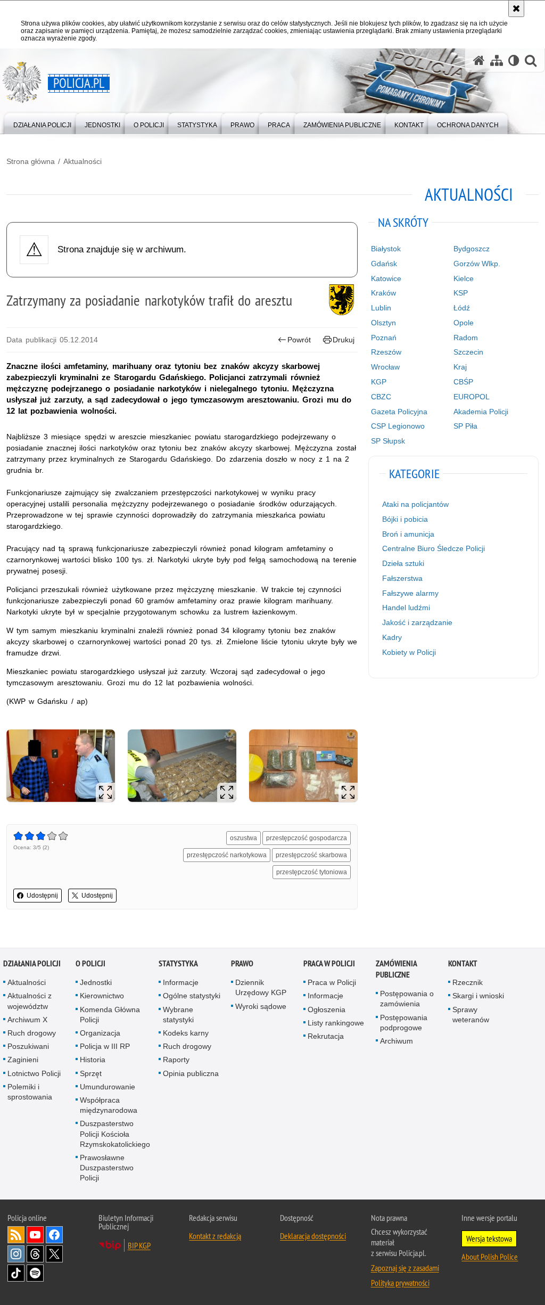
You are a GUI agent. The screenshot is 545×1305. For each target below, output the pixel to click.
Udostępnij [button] (42, 895)
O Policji (90, 963)
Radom (465, 337)
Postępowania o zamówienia (407, 998)
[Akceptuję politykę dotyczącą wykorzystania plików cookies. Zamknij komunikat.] (516, 8)
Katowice (386, 278)
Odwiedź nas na (35, 1234)
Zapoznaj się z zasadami (405, 1267)
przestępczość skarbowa (311, 855)
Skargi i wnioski (478, 995)
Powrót (299, 339)
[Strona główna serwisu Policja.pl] (479, 60)
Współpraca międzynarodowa (108, 1105)
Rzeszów (386, 352)
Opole (463, 322)
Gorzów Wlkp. (476, 263)
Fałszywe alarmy (410, 593)
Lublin (381, 307)
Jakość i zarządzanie (417, 622)
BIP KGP (139, 1245)
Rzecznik (467, 982)
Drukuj (343, 339)
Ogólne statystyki (191, 995)
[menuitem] (42, 122)
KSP (460, 293)
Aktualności (82, 161)
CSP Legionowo (398, 426)
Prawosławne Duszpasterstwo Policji (107, 1167)
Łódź (461, 307)
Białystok (386, 248)
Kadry (392, 637)
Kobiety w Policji (409, 652)
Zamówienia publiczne (396, 969)
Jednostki (96, 982)
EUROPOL (471, 396)
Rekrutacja (326, 1036)
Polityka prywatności (400, 1282)
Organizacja (100, 1033)
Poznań (384, 337)
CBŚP (463, 381)
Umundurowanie (107, 1086)
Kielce (463, 278)
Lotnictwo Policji (34, 1073)
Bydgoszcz (471, 248)
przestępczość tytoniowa (311, 872)
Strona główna (30, 161)
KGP (378, 381)
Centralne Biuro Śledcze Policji (433, 548)
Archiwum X (27, 1019)
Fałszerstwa (402, 578)
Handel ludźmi (406, 607)
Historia (92, 1059)
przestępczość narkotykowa (227, 855)
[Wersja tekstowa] (513, 60)
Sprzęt (91, 1073)
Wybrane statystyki (178, 1014)
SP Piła (465, 426)
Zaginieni (22, 1059)
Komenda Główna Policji (110, 1014)
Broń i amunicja (408, 534)
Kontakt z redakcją (215, 1235)
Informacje (181, 982)
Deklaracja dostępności (313, 1235)
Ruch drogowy (31, 1033)
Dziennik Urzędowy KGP (260, 987)
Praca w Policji (329, 963)
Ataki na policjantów (415, 504)
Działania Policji (32, 963)
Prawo (242, 963)
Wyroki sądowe (260, 1006)
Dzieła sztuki (403, 563)
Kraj (460, 367)
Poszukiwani (28, 1046)
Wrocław (385, 367)
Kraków (383, 293)
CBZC (381, 396)
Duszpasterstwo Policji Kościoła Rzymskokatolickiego (115, 1133)
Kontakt (462, 963)
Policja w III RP (105, 1046)
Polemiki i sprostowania (29, 1091)
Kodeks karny (186, 1033)
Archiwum (396, 1041)
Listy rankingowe (336, 1023)
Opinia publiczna (191, 1073)
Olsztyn (383, 322)
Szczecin (468, 352)
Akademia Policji (480, 411)
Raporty (176, 1059)
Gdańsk (384, 263)
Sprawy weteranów (470, 1014)
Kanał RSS (15, 1234)
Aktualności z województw (29, 1000)
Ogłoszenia (326, 1009)
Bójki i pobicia (405, 519)
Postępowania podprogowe (403, 1022)
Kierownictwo (102, 995)
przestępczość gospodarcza (306, 838)
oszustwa (243, 838)
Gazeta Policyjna (399, 411)
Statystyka (178, 963)
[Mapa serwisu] (496, 60)
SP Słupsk (388, 441)
